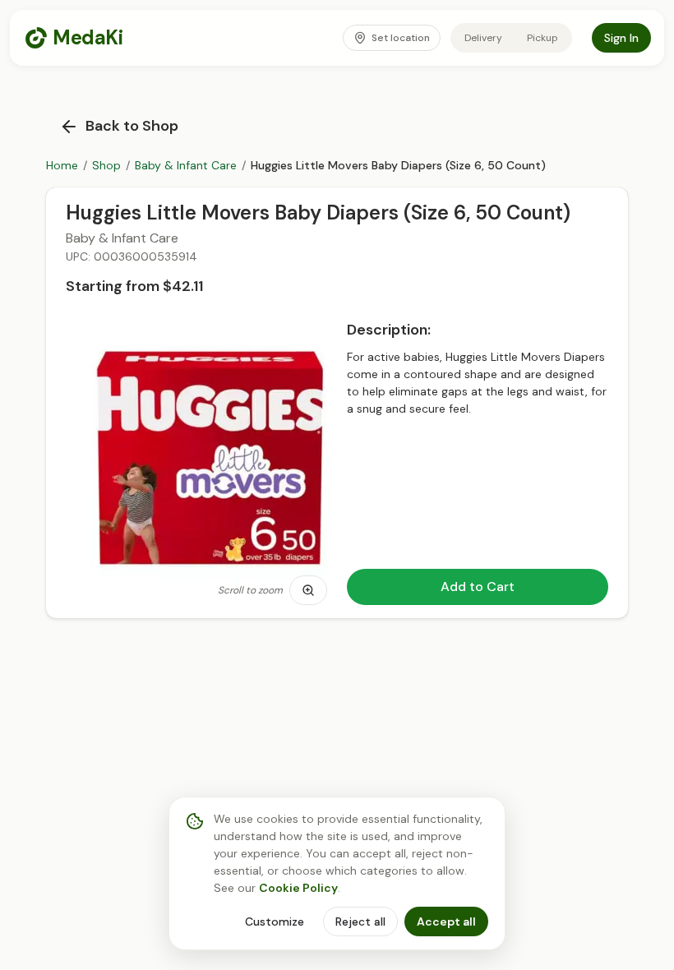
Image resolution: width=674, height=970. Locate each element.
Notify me (564, 588)
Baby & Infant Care (186, 165)
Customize (274, 921)
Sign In (621, 37)
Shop (106, 165)
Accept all (446, 921)
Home (62, 165)
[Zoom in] (308, 590)
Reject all (360, 921)
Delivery (483, 37)
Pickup (542, 37)
